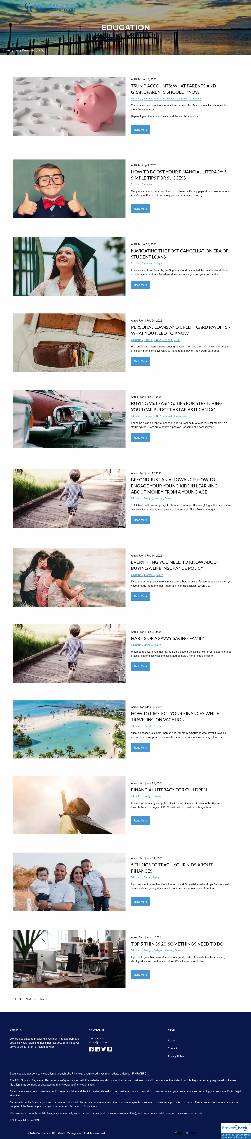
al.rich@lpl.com (98, 1042)
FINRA (136, 1073)
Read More (140, 129)
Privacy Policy (176, 1056)
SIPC (143, 1073)
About (171, 1040)
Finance (182, 98)
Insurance (149, 574)
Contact (172, 1048)
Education (136, 98)
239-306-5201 (97, 1038)
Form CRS (32, 1120)
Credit (177, 339)
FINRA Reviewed (163, 339)
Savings (148, 98)
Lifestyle (158, 498)
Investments (195, 98)
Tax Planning (169, 98)
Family (157, 98)
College (158, 263)
